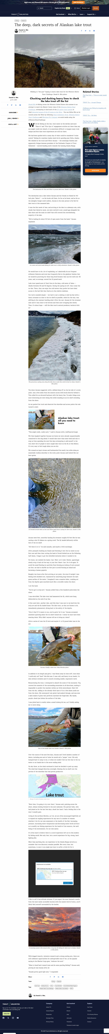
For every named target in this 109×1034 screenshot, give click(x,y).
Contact (89, 1022)
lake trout (37, 985)
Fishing (17, 20)
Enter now (95, 170)
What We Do (72, 14)
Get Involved (60, 14)
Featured (23, 20)
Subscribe (12, 112)
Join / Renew (12, 118)
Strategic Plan (49, 1018)
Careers (89, 1011)
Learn (81, 14)
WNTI (71, 988)
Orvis (66, 115)
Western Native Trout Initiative (62, 988)
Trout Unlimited (58, 115)
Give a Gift (12, 124)
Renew (68, 1011)
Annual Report (50, 1011)
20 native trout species (64, 109)
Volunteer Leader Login (73, 1025)
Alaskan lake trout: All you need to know (68, 420)
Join (68, 1014)
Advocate (69, 1018)
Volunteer (69, 1022)
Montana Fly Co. (45, 985)
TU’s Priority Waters (92, 1014)
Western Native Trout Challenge (46, 988)
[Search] (38, 8)
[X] (8, 1018)
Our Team (89, 1007)
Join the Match (78, 2)
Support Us (90, 14)
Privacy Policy (50, 1022)
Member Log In (86, 8)
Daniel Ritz (32, 104)
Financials (49, 1014)
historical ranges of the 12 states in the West (47, 112)
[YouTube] (18, 1018)
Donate (96, 8)
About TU (48, 1007)
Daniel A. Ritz (23, 30)
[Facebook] (3, 1018)
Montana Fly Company (50, 117)
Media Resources (91, 1018)
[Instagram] (13, 1018)
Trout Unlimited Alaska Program (70, 985)
